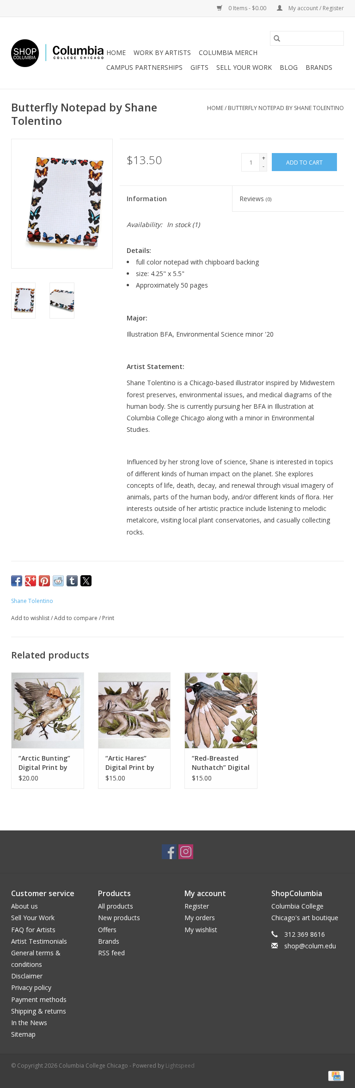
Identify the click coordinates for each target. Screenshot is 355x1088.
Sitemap (23, 1034)
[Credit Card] (334, 1075)
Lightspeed (180, 1066)
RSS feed (111, 952)
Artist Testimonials (39, 941)
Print (108, 618)
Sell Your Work (244, 67)
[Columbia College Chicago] (57, 53)
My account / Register (315, 8)
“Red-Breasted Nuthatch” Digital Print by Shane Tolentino (221, 763)
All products (115, 906)
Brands (319, 67)
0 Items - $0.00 (247, 8)
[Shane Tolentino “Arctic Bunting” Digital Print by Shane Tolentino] (47, 710)
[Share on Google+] (30, 580)
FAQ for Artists (33, 929)
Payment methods (39, 999)
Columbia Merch (228, 52)
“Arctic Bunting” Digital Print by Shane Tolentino (45, 763)
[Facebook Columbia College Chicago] (169, 851)
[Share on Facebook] (16, 580)
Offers (107, 929)
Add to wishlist (31, 618)
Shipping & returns (38, 1011)
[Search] (277, 38)
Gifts (199, 67)
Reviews (255, 198)
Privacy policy (31, 987)
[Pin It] (44, 580)
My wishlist (200, 929)
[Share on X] (86, 580)
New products (119, 917)
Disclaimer (27, 975)
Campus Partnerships (144, 67)
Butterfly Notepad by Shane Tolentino (286, 108)
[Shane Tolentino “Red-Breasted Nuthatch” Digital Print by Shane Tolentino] (220, 710)
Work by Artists (162, 52)
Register (196, 906)
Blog (289, 67)
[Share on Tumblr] (72, 580)
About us (24, 906)
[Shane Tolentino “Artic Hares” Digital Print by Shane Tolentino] (134, 710)
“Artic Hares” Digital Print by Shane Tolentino (132, 763)
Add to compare (76, 618)
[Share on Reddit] (58, 580)
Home (116, 52)
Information (147, 198)
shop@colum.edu (310, 945)
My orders (199, 917)
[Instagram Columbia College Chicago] (185, 851)
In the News (29, 1022)
